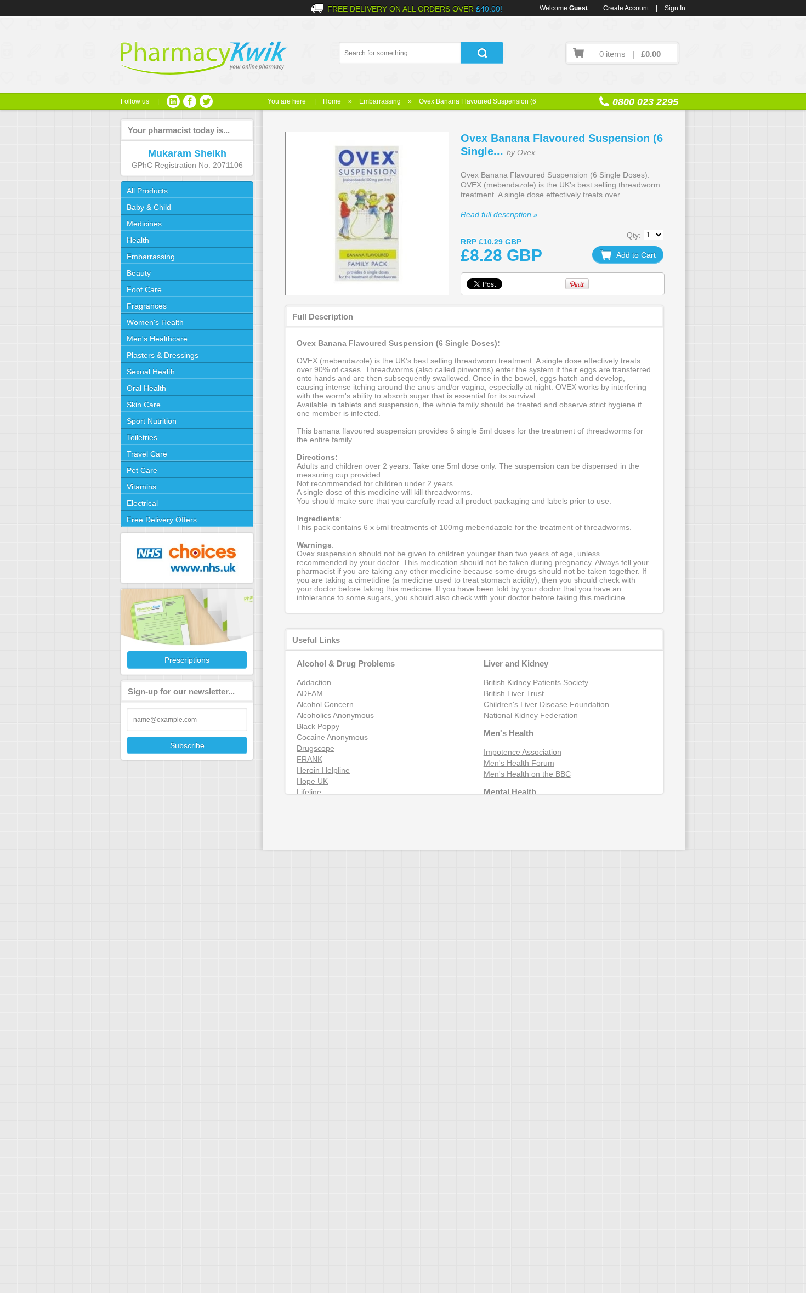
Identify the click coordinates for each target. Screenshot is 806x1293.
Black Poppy (318, 726)
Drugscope (315, 748)
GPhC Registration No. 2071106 (187, 165)
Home (332, 101)
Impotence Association (522, 752)
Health (138, 240)
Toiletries (142, 437)
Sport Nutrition (152, 421)
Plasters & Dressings (162, 355)
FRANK (309, 759)
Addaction (314, 682)
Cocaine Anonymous (332, 737)
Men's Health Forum (519, 763)
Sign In (675, 8)
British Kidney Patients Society (536, 682)
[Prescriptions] (186, 632)
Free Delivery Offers (162, 519)
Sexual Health (151, 371)
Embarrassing (380, 101)
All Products (147, 190)
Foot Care (144, 289)
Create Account (626, 8)
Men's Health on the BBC (527, 774)
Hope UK (312, 781)
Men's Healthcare (157, 338)
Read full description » (499, 214)
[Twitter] (206, 101)
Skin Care (144, 404)
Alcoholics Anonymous (335, 715)
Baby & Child (149, 207)
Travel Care (147, 453)
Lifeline (309, 792)
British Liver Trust (514, 693)
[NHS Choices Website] (186, 558)
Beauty (139, 273)
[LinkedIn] (173, 101)
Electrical (142, 503)
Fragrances (147, 305)
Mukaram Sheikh (187, 153)
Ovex (526, 152)
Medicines (144, 223)
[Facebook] (189, 101)
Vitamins (141, 486)
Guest (578, 8)
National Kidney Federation (531, 715)
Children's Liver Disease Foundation (546, 704)
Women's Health (155, 322)
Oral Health (146, 388)
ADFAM (310, 693)
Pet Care (142, 470)
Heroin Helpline (323, 770)
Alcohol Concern (325, 704)
